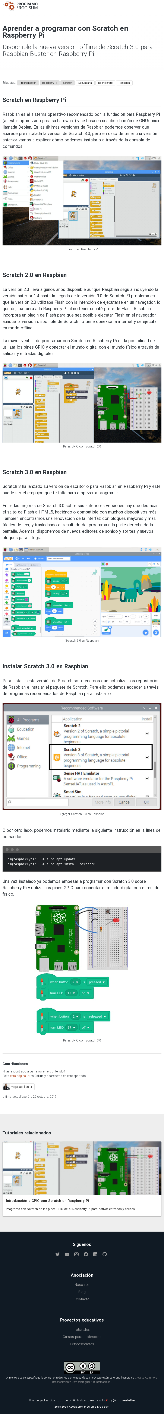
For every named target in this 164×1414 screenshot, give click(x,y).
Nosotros (82, 1285)
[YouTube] (67, 1254)
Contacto (82, 1299)
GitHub (78, 1400)
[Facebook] (86, 1254)
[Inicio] (20, 9)
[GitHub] (104, 1254)
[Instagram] (76, 1254)
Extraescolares (82, 1344)
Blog (82, 1292)
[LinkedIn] (95, 1254)
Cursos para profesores (82, 1337)
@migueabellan (124, 1400)
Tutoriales (82, 1329)
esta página (18, 1076)
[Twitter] (58, 1254)
